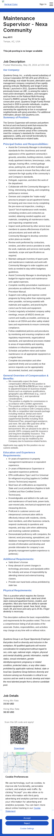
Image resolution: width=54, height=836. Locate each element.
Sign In (42, 4)
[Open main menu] (51, 4)
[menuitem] (10, 4)
